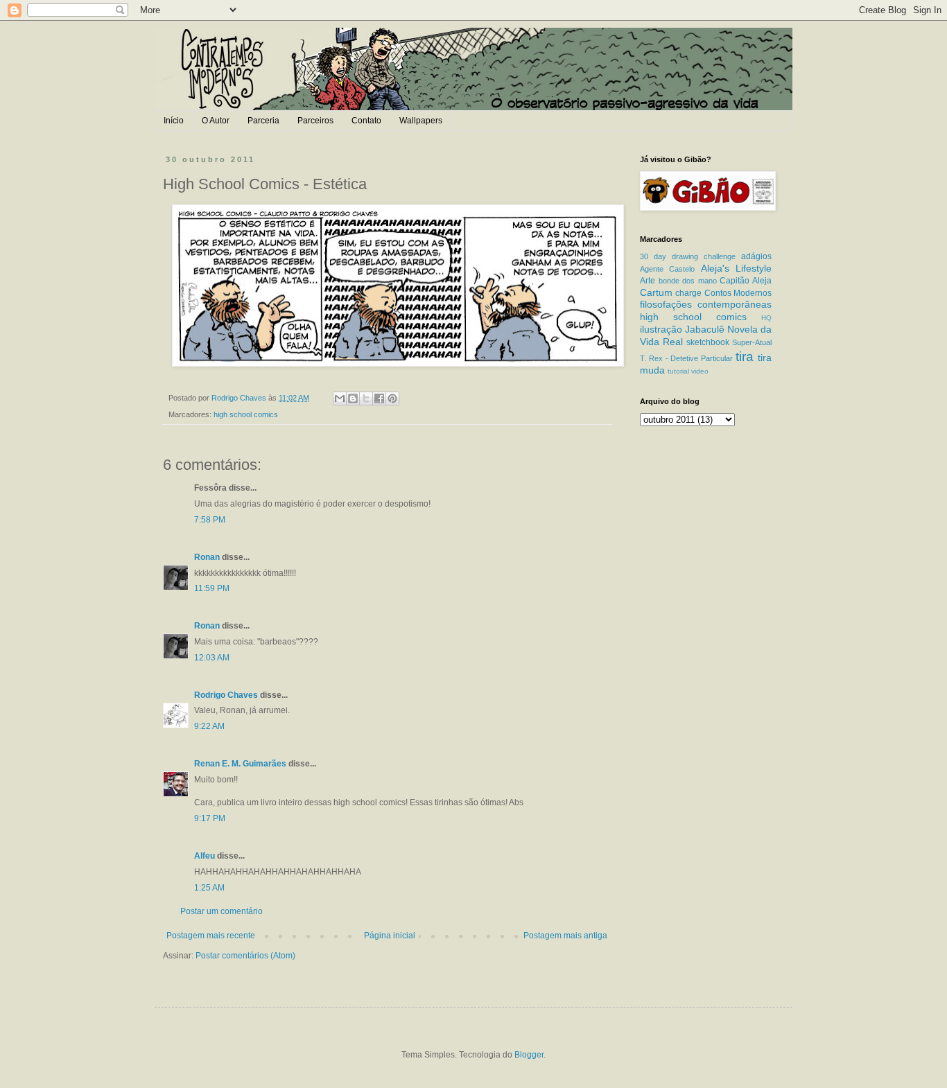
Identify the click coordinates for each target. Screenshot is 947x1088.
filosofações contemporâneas (706, 304)
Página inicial (389, 935)
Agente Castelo (667, 269)
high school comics (246, 414)
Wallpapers (420, 120)
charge (688, 293)
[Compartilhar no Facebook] (379, 398)
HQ (766, 318)
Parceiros (315, 120)
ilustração (661, 329)
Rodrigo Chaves (226, 695)
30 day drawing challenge (688, 256)
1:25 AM (209, 888)
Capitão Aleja (746, 281)
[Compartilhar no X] (366, 398)
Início (174, 120)
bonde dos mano (688, 281)
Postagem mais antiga (565, 935)
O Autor (215, 120)
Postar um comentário (221, 911)
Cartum (656, 292)
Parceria (263, 120)
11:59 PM (211, 588)
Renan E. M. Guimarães (240, 764)
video (700, 371)
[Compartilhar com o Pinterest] (392, 398)
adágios (756, 256)
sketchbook (707, 342)
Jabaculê (704, 329)
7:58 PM (209, 520)
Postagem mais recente (210, 935)
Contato (366, 120)
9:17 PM (209, 818)
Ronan (207, 557)
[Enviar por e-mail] (340, 398)
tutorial (678, 371)
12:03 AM (211, 658)
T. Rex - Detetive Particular (686, 358)
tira (745, 356)
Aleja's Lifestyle (736, 268)
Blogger (529, 1055)
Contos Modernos (738, 293)
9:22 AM (209, 726)
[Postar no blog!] (353, 398)
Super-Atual (752, 342)
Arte (647, 281)
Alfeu (204, 856)
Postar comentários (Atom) (245, 955)
